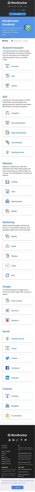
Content (7, 388)
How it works (12, 6)
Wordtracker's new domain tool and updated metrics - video (8, 470)
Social (6, 331)
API (19, 10)
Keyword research (13, 47)
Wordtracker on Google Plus (17, 439)
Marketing (8, 222)
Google (7, 286)
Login (23, 10)
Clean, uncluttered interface (25, 469)
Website (7, 163)
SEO (5, 96)
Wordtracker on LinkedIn (13, 439)
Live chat (4, 447)
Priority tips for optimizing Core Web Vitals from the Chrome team (9, 475)
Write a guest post (24, 462)
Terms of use (5, 459)
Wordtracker (17, 2)
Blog (25, 6)
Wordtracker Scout (25, 453)
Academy (13, 10)
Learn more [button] (21, 483)
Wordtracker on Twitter (25, 439)
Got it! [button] (17, 487)
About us (4, 457)
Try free (17, 14)
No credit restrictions (23, 472)
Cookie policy (6, 461)
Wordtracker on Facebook (21, 439)
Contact (4, 445)
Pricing (20, 6)
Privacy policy (6, 463)
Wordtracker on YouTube (9, 439)
